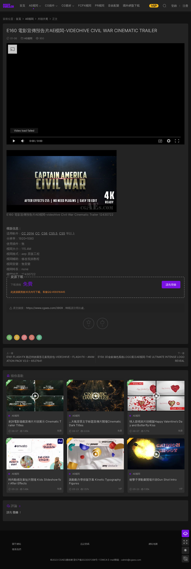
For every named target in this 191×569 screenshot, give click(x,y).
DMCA (103, 559)
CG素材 (66, 5)
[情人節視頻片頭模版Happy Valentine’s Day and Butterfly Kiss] (156, 395)
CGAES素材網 (8, 5)
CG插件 (50, 5)
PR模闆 (99, 5)
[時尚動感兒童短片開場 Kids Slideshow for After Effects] (35, 453)
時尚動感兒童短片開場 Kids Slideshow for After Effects (34, 481)
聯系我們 (16, 549)
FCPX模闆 (84, 5)
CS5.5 (53, 233)
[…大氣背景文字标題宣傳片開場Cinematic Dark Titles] (95, 395)
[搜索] (164, 6)
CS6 (44, 233)
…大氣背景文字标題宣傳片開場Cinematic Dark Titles (95, 423)
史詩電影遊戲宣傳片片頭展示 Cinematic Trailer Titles (34, 423)
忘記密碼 (84, 543)
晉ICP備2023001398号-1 (86, 559)
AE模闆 (33, 5)
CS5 (62, 233)
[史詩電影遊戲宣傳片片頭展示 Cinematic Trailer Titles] (35, 395)
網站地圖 (153, 543)
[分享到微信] (9, 337)
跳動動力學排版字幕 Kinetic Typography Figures (95, 481)
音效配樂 (113, 5)
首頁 (22, 5)
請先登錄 (171, 284)
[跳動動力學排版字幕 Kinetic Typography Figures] (95, 453)
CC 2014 (27, 233)
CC (37, 233)
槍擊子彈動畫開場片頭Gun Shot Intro (153, 479)
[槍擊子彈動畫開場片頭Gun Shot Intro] (156, 453)
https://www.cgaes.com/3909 (44, 307)
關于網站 (16, 543)
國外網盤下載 (131, 5)
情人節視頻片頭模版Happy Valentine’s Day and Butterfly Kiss (155, 423)
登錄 (15, 512)
